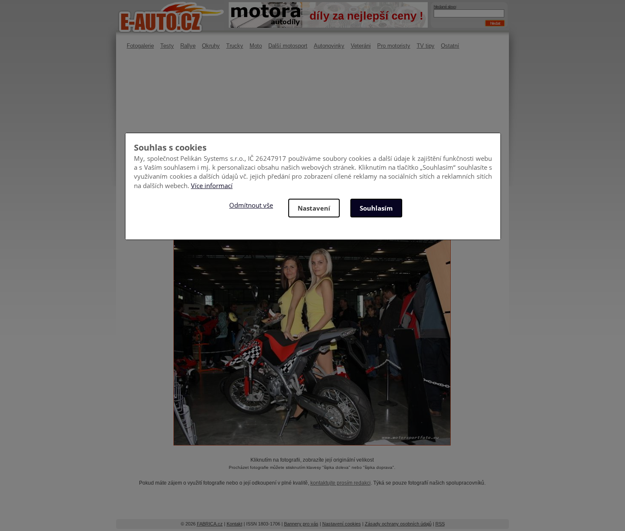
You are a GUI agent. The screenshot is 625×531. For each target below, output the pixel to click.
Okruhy (211, 46)
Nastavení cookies (341, 523)
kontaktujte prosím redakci (340, 482)
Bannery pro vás (301, 523)
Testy (167, 46)
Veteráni (361, 46)
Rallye (188, 46)
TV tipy (426, 46)
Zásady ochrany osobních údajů (398, 523)
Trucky (234, 46)
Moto (256, 46)
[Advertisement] (312, 125)
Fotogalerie (140, 46)
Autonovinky (329, 46)
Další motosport (287, 46)
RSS (440, 523)
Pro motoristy (393, 46)
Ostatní (450, 46)
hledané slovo (445, 6)
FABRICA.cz (210, 523)
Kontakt (234, 523)
